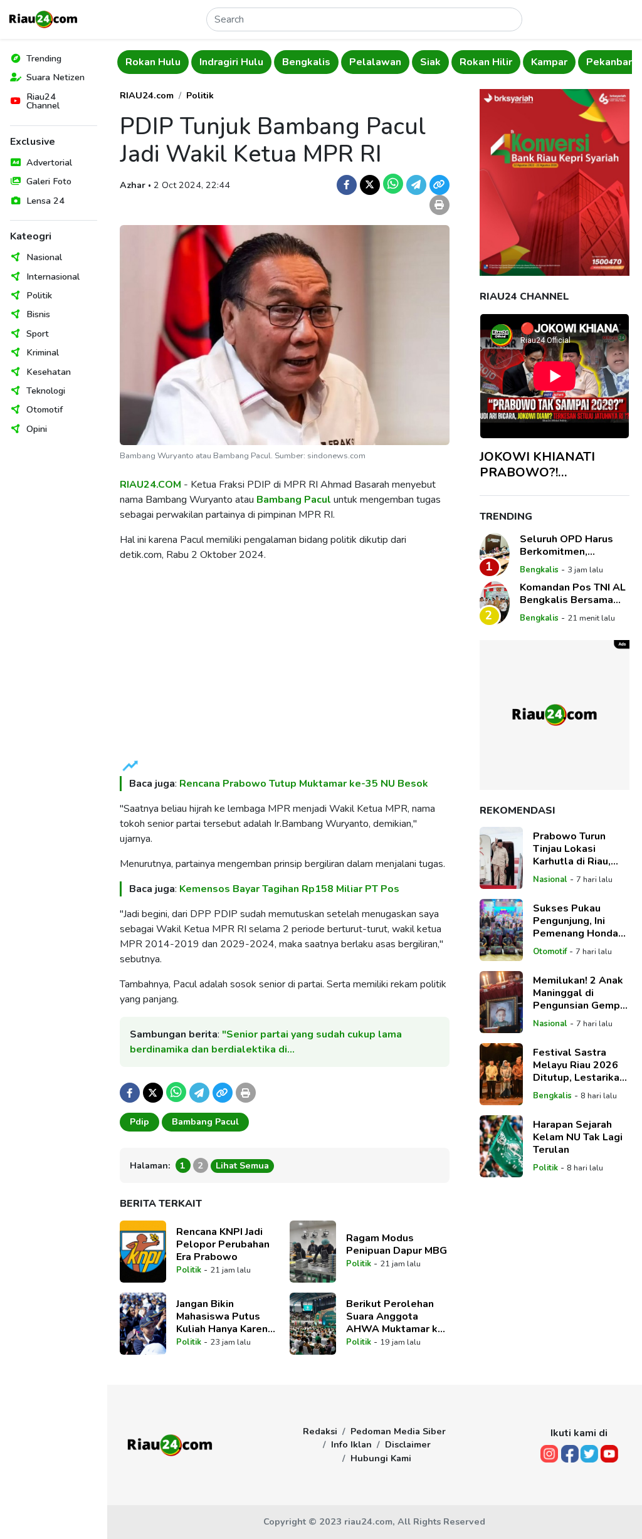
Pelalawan (375, 62)
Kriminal (42, 352)
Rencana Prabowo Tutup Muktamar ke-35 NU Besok (303, 784)
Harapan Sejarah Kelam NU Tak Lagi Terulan (578, 1137)
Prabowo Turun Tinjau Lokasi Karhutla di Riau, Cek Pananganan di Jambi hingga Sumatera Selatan (578, 849)
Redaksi (320, 1431)
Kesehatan (48, 371)
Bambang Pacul (293, 500)
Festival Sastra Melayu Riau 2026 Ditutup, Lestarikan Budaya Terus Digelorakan (579, 1065)
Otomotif (44, 409)
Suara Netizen (55, 77)
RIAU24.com (147, 95)
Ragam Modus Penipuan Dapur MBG (396, 1244)
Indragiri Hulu (231, 62)
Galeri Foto (48, 181)
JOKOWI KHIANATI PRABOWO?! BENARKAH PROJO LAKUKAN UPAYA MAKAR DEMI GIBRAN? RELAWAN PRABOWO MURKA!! (551, 464)
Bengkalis (306, 62)
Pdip (139, 1121)
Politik (39, 295)
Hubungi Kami (380, 1458)
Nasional (44, 257)
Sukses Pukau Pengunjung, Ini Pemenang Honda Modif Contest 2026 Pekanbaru (581, 921)
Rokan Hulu (153, 62)
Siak (430, 62)
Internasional (53, 276)
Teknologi (45, 390)
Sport (37, 333)
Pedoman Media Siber (398, 1431)
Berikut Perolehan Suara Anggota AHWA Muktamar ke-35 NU (397, 1316)
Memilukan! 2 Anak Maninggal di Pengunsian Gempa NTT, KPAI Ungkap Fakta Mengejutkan (580, 993)
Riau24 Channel (43, 101)
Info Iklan (351, 1444)
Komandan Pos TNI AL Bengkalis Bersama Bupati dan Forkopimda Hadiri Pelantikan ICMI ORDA (573, 593)
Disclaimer (408, 1444)
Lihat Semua (242, 1165)
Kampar (549, 62)
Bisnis (38, 314)
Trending (43, 58)
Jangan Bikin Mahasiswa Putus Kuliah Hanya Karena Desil (224, 1316)
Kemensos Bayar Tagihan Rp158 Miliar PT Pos (289, 889)
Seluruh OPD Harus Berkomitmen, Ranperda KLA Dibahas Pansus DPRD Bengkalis (574, 545)
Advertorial (49, 162)
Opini (36, 429)
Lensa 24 (45, 200)
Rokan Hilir (486, 62)
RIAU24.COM (150, 484)
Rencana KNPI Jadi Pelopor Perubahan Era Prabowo (223, 1244)
